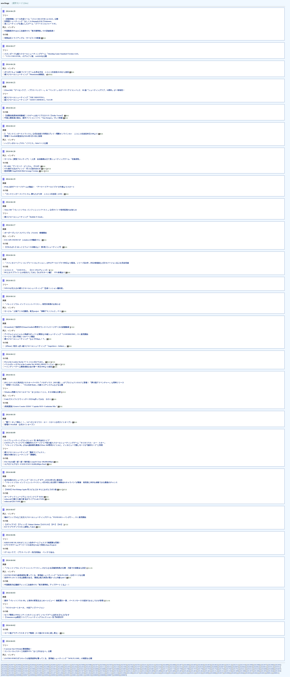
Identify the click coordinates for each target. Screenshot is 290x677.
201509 (67, 671)
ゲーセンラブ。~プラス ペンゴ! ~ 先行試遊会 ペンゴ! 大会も (29, 552)
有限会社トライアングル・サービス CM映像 (22, 38)
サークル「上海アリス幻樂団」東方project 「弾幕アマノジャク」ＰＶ (32, 311)
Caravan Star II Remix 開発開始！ (18, 649)
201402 (200, 671)
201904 (46, 669)
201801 (151, 669)
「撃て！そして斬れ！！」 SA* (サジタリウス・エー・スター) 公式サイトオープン (38, 422)
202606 (18, 665)
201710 (172, 669)
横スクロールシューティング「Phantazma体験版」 (25, 74)
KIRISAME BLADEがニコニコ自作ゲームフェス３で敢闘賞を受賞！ (32, 543)
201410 (144, 671)
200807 (109, 675)
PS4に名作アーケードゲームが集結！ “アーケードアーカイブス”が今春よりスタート (39, 187)
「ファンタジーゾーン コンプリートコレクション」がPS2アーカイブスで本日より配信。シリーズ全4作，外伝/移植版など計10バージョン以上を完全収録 (66, 263)
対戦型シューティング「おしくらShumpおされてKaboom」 (28, 21)
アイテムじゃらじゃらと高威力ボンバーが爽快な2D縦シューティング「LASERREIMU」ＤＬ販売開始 (46, 334)
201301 (11, 673)
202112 (102, 667)
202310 (242, 665)
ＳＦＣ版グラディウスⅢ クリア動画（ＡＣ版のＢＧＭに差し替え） (31, 633)
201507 (81, 671)
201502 (116, 671)
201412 (130, 671)
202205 (67, 667)
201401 (207, 671)
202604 (32, 665)
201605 (11, 671)
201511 (53, 671)
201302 (4, 673)
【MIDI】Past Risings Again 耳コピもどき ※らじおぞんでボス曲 (30, 489)
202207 (53, 667)
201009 (206, 673)
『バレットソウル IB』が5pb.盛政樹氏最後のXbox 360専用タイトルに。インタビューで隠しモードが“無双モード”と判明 (53, 445)
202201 (95, 667)
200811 (81, 675)
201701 (235, 669)
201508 (74, 671)
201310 (228, 671)
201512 (46, 671)
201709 (179, 669)
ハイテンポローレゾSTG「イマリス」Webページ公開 (26, 143)
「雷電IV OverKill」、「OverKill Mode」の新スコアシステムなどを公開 (33, 385)
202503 (123, 665)
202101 (179, 667)
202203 (81, 667)
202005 (235, 667)
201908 (18, 669)
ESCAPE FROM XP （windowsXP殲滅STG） (22, 240)
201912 (270, 667)
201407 (165, 671)
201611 (249, 669)
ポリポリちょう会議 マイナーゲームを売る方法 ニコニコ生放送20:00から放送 (36, 72)
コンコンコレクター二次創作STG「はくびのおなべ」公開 (28, 651)
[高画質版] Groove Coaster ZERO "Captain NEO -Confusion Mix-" (30, 406)
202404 (200, 665)
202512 (60, 665)
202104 (158, 667)
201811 (81, 669)
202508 (88, 665)
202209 (39, 667)
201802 (144, 669)
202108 (130, 667)
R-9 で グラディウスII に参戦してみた (19, 527)
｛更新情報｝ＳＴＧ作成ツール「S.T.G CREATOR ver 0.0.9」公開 (31, 19)
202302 (18, 667)
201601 (39, 671)
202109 (123, 667)
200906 (32, 675)
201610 (256, 669)
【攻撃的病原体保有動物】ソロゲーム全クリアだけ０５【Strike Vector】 (34, 115)
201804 (130, 669)
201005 (234, 673)
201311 (221, 671)
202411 (151, 665)
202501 (137, 665)
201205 (67, 673)
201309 (235, 671)
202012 (186, 667)
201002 (255, 673)
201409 (151, 671)
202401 (221, 665)
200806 (116, 675)
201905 (39, 669)
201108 (129, 673)
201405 (179, 671)
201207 (53, 673)
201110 (115, 673)
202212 (32, 667)
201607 (277, 669)
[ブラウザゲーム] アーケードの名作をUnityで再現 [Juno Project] (30, 545)
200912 (269, 673)
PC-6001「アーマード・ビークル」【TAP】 (22, 166)
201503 (109, 671)
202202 (88, 667)
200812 (74, 675)
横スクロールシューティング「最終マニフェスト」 (25, 452)
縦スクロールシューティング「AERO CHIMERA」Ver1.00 (28, 100)
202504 (116, 665)
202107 (137, 667)
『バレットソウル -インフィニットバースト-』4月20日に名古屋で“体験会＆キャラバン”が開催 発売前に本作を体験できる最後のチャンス (60, 482)
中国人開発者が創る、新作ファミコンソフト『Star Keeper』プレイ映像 (33, 118)
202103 (165, 667)
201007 (220, 673)
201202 (88, 673)
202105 (151, 667)
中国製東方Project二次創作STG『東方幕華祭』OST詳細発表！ (29, 31)
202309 (249, 665)
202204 (74, 667)
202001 (263, 667)
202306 (270, 665)
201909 (11, 669)
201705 (207, 669)
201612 (242, 669)
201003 (248, 673)
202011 (193, 667)
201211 (25, 673)
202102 (172, 667)
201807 (109, 669)
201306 (256, 671)
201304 (270, 671)
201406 (172, 671)
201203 (81, 673)
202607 (11, 665)
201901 (67, 669)
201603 (25, 671)
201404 (186, 671)
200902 (60, 675)
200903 (53, 675)
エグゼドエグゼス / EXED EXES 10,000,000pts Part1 (25, 464)
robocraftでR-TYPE (12, 501)
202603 (39, 665)
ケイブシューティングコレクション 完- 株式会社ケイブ (26, 440)
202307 (263, 665)
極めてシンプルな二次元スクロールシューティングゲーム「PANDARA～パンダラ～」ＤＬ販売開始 (45, 517)
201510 (60, 671)
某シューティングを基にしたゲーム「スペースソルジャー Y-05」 (30, 24)
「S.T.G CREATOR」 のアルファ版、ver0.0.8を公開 (25, 56)
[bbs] (26, 3)
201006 (227, 673)
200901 (67, 675)
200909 (11, 675)
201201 (95, 673)
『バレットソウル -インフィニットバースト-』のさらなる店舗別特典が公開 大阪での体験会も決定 (45, 568)
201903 (53, 669)
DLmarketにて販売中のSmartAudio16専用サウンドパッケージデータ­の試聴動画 (36, 327)
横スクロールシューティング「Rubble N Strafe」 (24, 217)
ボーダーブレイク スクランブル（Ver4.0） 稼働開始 (25, 233)
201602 (32, 671)
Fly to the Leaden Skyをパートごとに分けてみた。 (24, 362)
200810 (88, 675)
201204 (74, 673)
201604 (18, 671)
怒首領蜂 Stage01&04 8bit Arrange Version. (21, 171)
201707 (193, 669)
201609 (263, 669)
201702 (228, 669)
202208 (46, 667)
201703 (221, 669)
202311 (235, 665)
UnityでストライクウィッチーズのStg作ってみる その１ (27, 399)
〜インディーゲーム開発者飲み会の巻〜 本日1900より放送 (28, 367)
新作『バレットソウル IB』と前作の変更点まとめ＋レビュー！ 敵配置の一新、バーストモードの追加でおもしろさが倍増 (53, 601)
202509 (81, 665)
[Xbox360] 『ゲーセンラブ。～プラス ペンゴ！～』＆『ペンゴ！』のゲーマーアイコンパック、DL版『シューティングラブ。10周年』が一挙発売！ (64, 90)
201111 (109, 673)
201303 (277, 671)
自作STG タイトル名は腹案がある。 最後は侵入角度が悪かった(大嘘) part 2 (35, 578)
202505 (109, 665)
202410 (158, 665)
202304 (4, 667)
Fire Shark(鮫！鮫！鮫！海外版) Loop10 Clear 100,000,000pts (28, 462)
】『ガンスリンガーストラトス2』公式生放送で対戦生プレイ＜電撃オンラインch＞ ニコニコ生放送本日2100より (51, 134)
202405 (193, 665)
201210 (32, 673)
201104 (157, 673)
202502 (130, 665)
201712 (158, 669)
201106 (143, 673)
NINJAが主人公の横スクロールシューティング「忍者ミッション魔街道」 (34, 288)
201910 (4, 669)
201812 (74, 669)
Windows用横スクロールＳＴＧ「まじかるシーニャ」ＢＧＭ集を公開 (32, 392)
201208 (46, 673)
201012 (185, 673)
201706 (200, 669)
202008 (214, 667)
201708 (186, 669)
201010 (199, 673)
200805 (123, 675)
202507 (95, 665)
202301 (25, 667)
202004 (242, 667)
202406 (186, 665)
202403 (207, 665)
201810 (88, 669)
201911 (277, 667)
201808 (102, 669)
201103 (164, 673)
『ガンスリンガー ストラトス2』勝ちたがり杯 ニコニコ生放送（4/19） (33, 194)
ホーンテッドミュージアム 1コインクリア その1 (23, 497)
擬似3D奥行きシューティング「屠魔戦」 (20, 455)
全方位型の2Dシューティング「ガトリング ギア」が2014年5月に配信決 (33, 480)
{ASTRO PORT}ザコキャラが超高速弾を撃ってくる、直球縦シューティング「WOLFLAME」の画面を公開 (48, 658)
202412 (144, 665)
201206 (60, 673)
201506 (88, 671)
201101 (178, 673)
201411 (137, 671)
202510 (74, 665)
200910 (4, 675)
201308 (242, 671)
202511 (67, 665)
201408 (158, 671)
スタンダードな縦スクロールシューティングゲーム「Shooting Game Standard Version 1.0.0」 (42, 54)
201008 (213, 673)
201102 (171, 673)
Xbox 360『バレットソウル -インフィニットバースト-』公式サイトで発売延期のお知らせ (40, 210)
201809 (95, 669)
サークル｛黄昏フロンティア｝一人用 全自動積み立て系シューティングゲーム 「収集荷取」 (42, 159)
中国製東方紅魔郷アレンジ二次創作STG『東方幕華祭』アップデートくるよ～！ (37, 585)
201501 (123, 671)
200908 (18, 675)
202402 (214, 665)
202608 (4, 665)
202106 (144, 667)
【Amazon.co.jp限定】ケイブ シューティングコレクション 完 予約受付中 (34, 617)
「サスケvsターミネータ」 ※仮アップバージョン (24, 608)
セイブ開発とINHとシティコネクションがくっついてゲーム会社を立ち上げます (36, 615)
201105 (150, 673)
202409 (165, 665)
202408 (172, 665)
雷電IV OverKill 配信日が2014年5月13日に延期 (23, 136)
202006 (228, 667)
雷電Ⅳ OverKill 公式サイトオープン (19, 424)
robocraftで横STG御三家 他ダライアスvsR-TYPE (24, 499)
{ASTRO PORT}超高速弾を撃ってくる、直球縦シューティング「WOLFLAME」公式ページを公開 (44, 575)
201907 (25, 669)
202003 (249, 667)
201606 (4, 671)
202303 (11, 667)
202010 (200, 667)
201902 (60, 669)
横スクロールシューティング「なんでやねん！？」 (25, 339)
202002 (256, 667)
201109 (122, 673)
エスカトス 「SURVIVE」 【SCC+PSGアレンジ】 (26, 270)
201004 (241, 673)
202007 (221, 667)
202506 (102, 665)
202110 (116, 667)
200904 (46, 675)
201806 (116, 669)
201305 (263, 671)
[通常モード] (18, 3)
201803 (137, 669)
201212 (18, 673)
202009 (207, 667)
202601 (53, 665)
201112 (102, 673)
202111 (109, 667)
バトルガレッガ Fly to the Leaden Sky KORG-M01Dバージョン (29, 364)
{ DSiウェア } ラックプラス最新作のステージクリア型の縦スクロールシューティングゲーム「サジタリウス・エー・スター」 (55, 443)
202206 (60, 667)
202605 (25, 665)
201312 (214, 671)
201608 (270, 669)
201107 (136, 673)
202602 (46, 665)
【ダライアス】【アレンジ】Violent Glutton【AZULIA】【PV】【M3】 (33, 524)
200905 (39, 675)
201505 (95, 671)
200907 (25, 675)
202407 (179, 665)
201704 (214, 669)
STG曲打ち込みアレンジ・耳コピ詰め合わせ (22, 169)
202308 (256, 665)
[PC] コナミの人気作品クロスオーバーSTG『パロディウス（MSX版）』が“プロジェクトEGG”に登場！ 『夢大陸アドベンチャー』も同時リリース (64, 382)
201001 (262, 673)
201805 (123, 669)
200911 (276, 673)
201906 (32, 669)
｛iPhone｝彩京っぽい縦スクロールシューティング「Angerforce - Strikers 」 (35, 346)
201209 (39, 673)
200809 (95, 675)
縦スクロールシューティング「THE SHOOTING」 (25, 97)
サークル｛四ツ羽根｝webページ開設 (19, 337)
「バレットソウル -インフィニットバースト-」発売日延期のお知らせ (32, 304)
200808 (102, 675)
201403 (193, 671)
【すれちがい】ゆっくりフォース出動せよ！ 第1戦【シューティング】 (33, 247)
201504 (102, 671)
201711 (165, 669)
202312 (228, 665)
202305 (277, 665)
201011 (192, 673)
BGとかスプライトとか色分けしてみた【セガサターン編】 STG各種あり (34, 272)
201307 (249, 671)
